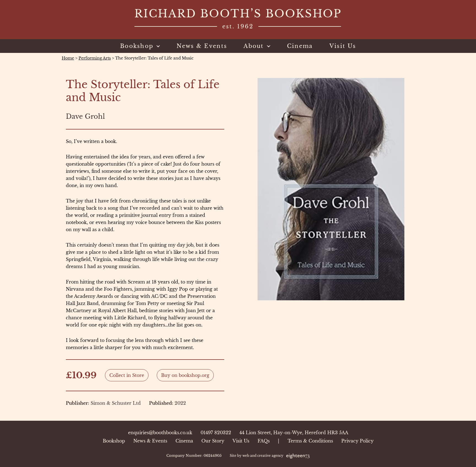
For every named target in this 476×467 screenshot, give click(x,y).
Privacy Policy (357, 441)
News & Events (150, 441)
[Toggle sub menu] (156, 46)
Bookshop (114, 441)
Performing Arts (95, 58)
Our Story (212, 441)
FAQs (264, 441)
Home (68, 58)
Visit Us (240, 441)
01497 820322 (216, 432)
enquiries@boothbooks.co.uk (160, 432)
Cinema (184, 441)
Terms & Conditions (310, 441)
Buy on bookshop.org (185, 375)
